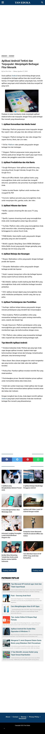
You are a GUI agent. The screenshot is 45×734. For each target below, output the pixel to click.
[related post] (12, 476)
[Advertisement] (22, 30)
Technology (31, 730)
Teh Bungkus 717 (17, 730)
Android (14, 76)
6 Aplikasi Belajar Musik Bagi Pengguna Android (33, 487)
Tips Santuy (38, 730)
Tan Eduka (22, 2)
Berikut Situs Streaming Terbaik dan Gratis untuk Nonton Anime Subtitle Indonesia (10, 558)
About (8, 717)
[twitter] (17, 459)
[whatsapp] (38, 459)
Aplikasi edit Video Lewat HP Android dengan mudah (32, 510)
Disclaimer (22, 718)
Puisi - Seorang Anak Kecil (21, 596)
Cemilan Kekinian (25, 728)
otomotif (17, 728)
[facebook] (7, 459)
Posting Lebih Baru (9, 570)
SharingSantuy (10, 728)
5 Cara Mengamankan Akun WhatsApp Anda (11, 511)
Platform (11, 145)
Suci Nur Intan (7, 71)
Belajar (33, 728)
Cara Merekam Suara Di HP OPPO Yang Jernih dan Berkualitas (32, 556)
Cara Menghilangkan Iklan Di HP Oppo (25, 606)
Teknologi (24, 730)
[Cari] (42, 3)
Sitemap (23, 717)
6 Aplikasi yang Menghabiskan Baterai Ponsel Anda (12, 488)
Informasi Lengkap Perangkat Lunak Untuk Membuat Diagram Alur (11, 535)
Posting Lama (37, 570)
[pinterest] (27, 459)
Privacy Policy (34, 717)
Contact (15, 717)
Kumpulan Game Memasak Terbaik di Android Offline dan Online (33, 534)
